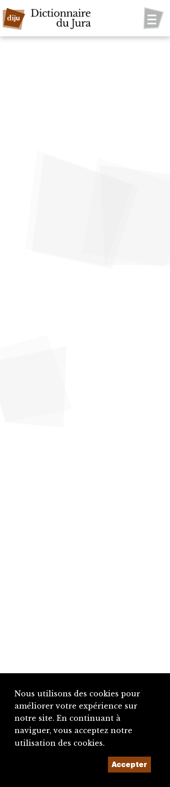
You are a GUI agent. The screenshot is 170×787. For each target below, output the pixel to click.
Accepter (129, 764)
